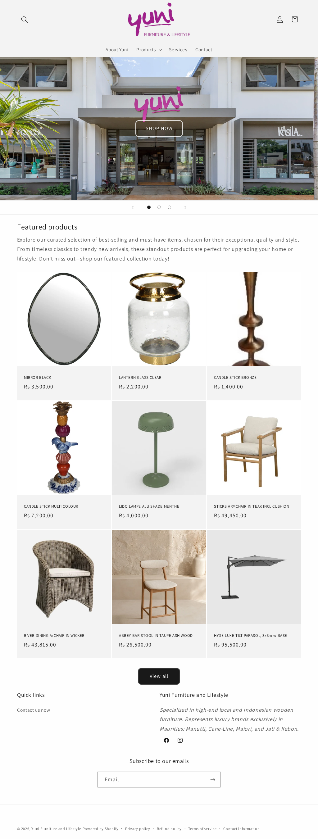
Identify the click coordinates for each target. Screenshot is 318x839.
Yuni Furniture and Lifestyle (56, 828)
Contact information (241, 828)
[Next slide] (185, 207)
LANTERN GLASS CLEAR (140, 377)
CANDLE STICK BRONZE (235, 377)
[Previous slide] (132, 207)
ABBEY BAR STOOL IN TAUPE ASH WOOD (156, 635)
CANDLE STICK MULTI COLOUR (51, 506)
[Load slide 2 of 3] (159, 207)
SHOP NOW (159, 128)
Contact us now (33, 710)
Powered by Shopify (101, 828)
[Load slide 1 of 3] (149, 207)
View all (159, 676)
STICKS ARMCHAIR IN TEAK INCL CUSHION (251, 506)
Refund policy (169, 828)
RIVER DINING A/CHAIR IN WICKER (54, 635)
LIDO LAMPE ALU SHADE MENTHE (149, 506)
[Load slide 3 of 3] (169, 207)
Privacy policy (137, 828)
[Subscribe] (212, 780)
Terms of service (202, 828)
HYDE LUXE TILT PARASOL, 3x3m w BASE (250, 635)
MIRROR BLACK (37, 377)
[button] (24, 19)
